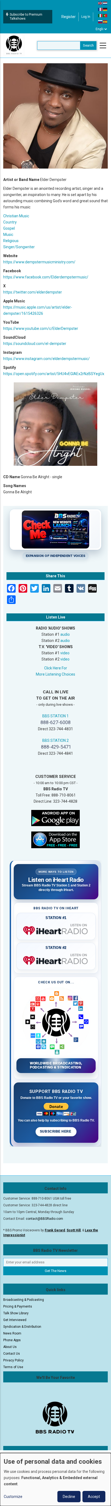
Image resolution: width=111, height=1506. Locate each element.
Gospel (9, 228)
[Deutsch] (105, 9)
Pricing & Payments (17, 1306)
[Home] (14, 45)
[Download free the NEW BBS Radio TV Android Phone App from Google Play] (55, 818)
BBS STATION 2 (55, 740)
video (65, 653)
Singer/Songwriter (19, 247)
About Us (10, 1347)
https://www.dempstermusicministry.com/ (39, 262)
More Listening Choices (55, 674)
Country (10, 222)
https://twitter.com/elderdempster (32, 292)
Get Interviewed (14, 1320)
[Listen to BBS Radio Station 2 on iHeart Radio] (56, 959)
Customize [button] (13, 1496)
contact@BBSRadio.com (44, 1219)
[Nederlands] (105, 3)
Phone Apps (12, 1340)
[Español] (105, 21)
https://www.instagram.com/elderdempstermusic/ (46, 359)
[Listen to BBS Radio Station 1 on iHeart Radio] (56, 929)
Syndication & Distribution (22, 1327)
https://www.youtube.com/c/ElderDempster (40, 328)
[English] (100, 3)
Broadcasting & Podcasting (23, 1300)
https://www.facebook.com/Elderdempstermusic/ (45, 277)
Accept (94, 1496)
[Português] (105, 15)
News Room (12, 1333)
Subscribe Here (56, 1131)
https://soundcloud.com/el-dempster (34, 343)
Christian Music (16, 216)
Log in (85, 17)
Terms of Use (13, 1367)
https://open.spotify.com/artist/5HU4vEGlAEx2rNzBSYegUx (53, 374)
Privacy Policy (13, 1360)
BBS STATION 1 (55, 716)
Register (68, 17)
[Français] (100, 9)
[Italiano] (100, 15)
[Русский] (100, 21)
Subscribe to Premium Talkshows (26, 16)
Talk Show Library (16, 1313)
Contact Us (11, 1353)
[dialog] (55, 1479)
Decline (69, 1496)
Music (8, 234)
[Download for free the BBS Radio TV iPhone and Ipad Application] (55, 839)
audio (65, 634)
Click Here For (55, 668)
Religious (11, 241)
